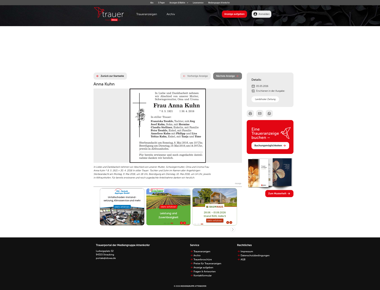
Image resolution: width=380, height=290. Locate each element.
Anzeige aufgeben (234, 14)
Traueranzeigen (146, 14)
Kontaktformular (203, 275)
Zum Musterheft (277, 193)
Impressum (247, 251)
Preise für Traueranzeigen (207, 263)
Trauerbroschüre (203, 259)
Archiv (171, 14)
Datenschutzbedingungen (255, 255)
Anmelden (264, 14)
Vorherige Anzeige (197, 76)
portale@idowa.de (106, 258)
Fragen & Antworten (205, 271)
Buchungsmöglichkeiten (268, 145)
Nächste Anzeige (225, 76)
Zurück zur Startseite (112, 76)
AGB (243, 259)
